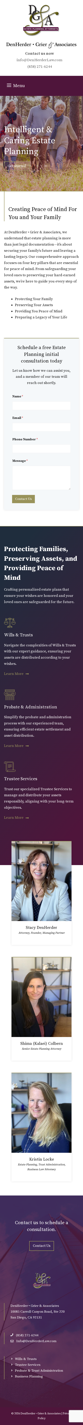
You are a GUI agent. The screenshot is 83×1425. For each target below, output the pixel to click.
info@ (22, 60)
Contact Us (23, 499)
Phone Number (25, 439)
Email (17, 418)
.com (58, 60)
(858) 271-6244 (39, 66)
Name (17, 396)
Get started (17, 166)
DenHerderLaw (40, 60)
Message (20, 461)
